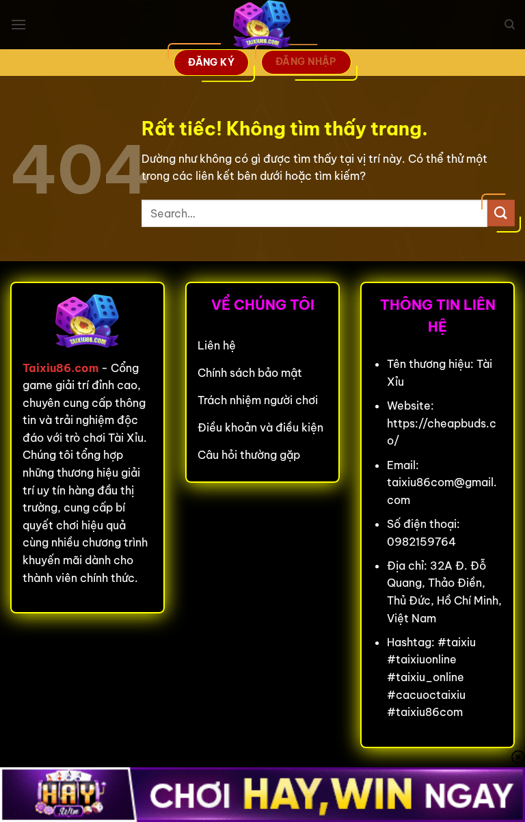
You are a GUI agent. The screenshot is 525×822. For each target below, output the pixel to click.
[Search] (509, 25)
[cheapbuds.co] (262, 24)
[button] (18, 24)
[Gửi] (501, 213)
